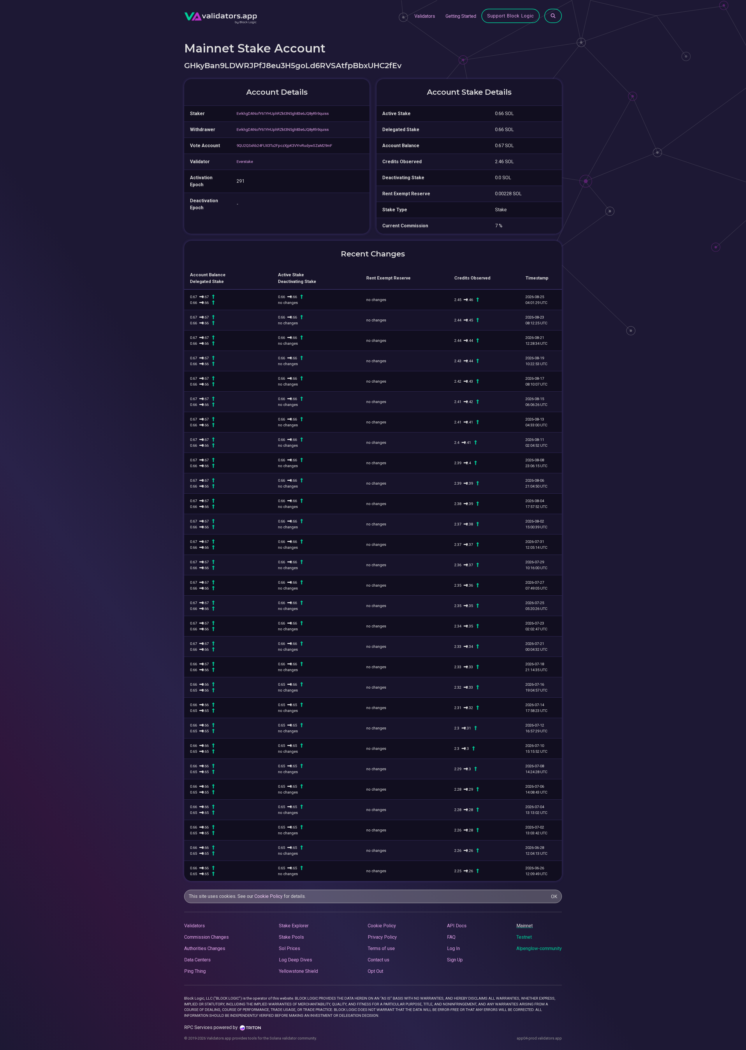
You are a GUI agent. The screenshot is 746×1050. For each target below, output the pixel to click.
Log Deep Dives (295, 960)
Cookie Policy (268, 896)
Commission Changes (206, 937)
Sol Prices (289, 948)
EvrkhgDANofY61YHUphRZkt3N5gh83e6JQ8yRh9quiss (283, 113)
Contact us (378, 960)
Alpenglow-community (539, 948)
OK (554, 896)
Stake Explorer (294, 925)
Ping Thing (195, 971)
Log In (453, 948)
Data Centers (197, 960)
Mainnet (524, 925)
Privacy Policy (382, 937)
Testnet (524, 937)
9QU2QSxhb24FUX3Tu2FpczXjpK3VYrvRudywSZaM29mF (284, 145)
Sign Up (455, 960)
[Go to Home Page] (220, 16)
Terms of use (381, 948)
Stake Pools (291, 937)
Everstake (245, 161)
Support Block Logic (510, 16)
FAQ (451, 937)
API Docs (457, 925)
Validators (424, 16)
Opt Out (375, 971)
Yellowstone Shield (298, 971)
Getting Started (461, 16)
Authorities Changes (204, 948)
